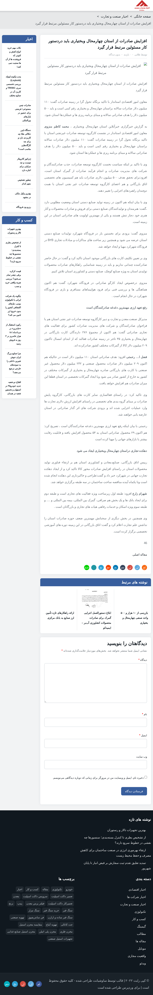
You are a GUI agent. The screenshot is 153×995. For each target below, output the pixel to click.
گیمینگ (141, 926)
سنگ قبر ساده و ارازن (60, 917)
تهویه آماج (51, 924)
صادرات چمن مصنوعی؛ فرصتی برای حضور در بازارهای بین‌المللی (23, 113)
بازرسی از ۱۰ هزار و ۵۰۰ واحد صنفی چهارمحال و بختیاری (134, 617)
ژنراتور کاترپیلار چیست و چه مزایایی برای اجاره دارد (24, 164)
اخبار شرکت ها (136, 897)
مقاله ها (141, 941)
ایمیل (143, 735)
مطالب (141, 933)
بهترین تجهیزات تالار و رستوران (14, 231)
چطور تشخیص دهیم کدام (24, 182)
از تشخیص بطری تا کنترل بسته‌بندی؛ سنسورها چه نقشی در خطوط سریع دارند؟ (13, 252)
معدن (16, 896)
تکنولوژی (140, 911)
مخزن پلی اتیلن (47, 931)
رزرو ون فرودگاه (23, 207)
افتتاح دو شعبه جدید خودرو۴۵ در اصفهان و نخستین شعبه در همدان (13, 388)
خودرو (69, 889)
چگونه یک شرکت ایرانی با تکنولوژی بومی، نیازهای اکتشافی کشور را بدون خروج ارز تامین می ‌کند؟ (13, 305)
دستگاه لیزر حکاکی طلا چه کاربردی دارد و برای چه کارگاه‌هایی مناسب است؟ (24, 139)
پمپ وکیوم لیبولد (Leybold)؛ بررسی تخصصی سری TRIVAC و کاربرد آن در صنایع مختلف (13, 86)
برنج (11, 903)
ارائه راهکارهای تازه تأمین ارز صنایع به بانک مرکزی (60, 615)
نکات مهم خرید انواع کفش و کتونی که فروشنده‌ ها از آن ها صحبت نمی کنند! (13, 57)
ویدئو (143, 963)
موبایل (142, 948)
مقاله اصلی (139, 554)
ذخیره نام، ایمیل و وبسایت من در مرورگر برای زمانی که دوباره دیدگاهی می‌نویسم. (98, 777)
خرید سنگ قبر (51, 910)
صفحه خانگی (142, 16)
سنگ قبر (68, 910)
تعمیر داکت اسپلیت (62, 896)
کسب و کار (139, 919)
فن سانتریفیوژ (36, 917)
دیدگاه (142, 659)
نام (144, 714)
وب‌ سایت (141, 756)
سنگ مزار (33, 910)
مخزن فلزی (66, 931)
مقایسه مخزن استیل (30, 924)
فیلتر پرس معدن (35, 903)
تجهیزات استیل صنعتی (60, 938)
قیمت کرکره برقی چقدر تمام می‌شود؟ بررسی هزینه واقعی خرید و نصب (13, 278)
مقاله (45, 889)
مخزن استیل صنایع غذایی (21, 931)
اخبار (19, 889)
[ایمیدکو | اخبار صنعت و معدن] (142, 5)
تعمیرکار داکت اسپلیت (60, 903)
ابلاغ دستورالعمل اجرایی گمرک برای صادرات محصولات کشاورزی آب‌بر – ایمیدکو (96, 620)
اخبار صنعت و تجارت (114, 16)
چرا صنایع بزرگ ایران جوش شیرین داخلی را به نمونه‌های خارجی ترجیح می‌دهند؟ (14, 362)
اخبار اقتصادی (137, 889)
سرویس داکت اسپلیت (35, 896)
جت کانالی (67, 924)
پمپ (19, 903)
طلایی (137, 54)
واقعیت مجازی (137, 956)
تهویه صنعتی (17, 917)
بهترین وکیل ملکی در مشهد (23, 195)
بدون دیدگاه (114, 54)
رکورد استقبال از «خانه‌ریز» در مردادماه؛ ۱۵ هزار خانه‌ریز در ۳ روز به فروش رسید (13, 334)
